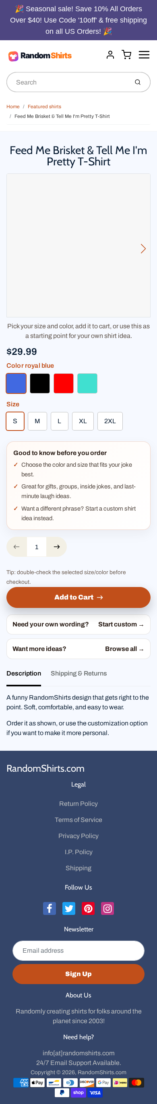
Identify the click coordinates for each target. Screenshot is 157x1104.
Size (13, 404)
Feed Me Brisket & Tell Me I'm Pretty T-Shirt (62, 116)
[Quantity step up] (57, 547)
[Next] (143, 248)
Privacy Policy (78, 835)
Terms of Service (78, 819)
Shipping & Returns (79, 673)
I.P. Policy (79, 852)
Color (30, 365)
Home (13, 106)
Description (23, 673)
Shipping (78, 868)
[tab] (28, 675)
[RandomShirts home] (52, 56)
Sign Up (78, 973)
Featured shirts (44, 106)
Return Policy (78, 803)
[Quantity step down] (16, 547)
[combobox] (66, 82)
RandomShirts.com (45, 768)
